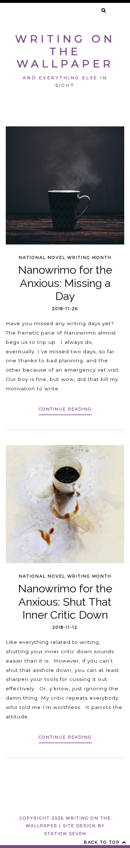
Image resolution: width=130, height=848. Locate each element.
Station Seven (65, 833)
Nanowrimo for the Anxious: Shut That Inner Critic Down (65, 601)
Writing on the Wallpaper (65, 51)
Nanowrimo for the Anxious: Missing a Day (65, 282)
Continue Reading (65, 409)
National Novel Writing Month (65, 257)
